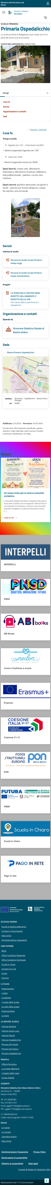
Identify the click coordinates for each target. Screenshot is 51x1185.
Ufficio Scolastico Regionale (13, 955)
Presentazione (7, 988)
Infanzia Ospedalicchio (11, 1039)
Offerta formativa (9, 1064)
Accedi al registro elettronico (13, 926)
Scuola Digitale (7, 1077)
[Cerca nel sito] (46, 18)
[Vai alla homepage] (10, 12)
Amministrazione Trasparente (14, 1151)
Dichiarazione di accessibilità (14, 1157)
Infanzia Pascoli (8, 1035)
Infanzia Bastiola (8, 1026)
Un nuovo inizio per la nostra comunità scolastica (24, 494)
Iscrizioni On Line (8, 968)
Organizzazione (8, 1011)
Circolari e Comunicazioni (12, 931)
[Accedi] (48, 3)
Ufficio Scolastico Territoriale (13, 959)
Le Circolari (6, 1132)
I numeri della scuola (10, 1002)
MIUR (3, 950)
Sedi (5, 116)
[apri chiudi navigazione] (3, 12)
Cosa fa (6, 101)
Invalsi (4, 973)
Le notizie (5, 1127)
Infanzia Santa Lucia (10, 1031)
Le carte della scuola (10, 1006)
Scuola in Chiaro (8, 964)
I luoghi (4, 993)
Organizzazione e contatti (14, 111)
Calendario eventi (9, 1136)
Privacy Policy (39, 1151)
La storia (5, 1015)
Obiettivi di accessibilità (12, 1163)
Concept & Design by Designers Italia (34, 1169)
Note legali (33, 1163)
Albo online (6, 935)
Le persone (6, 997)
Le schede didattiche (10, 1068)
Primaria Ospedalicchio (11, 1053)
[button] (25, 93)
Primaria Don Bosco (9, 1048)
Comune (5, 977)
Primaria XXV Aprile (9, 1044)
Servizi (6, 106)
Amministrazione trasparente (14, 940)
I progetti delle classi (10, 1073)
